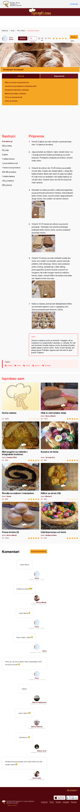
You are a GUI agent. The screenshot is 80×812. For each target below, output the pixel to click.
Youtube (58, 802)
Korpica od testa (59, 441)
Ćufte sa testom (11, 101)
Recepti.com (40, 12)
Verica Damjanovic (39, 702)
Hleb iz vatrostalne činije (59, 401)
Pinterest (74, 802)
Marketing (10, 803)
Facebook (44, 802)
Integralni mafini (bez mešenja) (17, 90)
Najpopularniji (59, 76)
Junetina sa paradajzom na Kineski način (21, 86)
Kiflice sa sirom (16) (59, 481)
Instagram (66, 802)
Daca (11, 39)
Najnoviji (21, 76)
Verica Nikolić (41, 602)
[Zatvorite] (1, 4)
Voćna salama (20, 401)
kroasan (48, 365)
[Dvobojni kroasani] (52, 209)
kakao (10, 365)
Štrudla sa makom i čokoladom (20, 481)
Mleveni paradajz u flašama (15, 93)
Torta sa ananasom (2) (13, 97)
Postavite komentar (38, 551)
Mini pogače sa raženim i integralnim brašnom (20, 441)
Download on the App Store (59, 798)
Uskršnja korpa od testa (59, 520)
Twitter (51, 802)
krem (19, 365)
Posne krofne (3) (20, 520)
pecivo (37, 365)
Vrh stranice (71, 790)
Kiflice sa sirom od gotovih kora (17, 82)
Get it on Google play (72, 798)
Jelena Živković (37, 726)
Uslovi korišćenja (29, 801)
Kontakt (16, 803)
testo (28, 365)
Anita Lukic (36, 778)
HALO (15, 805)
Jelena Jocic (42, 751)
